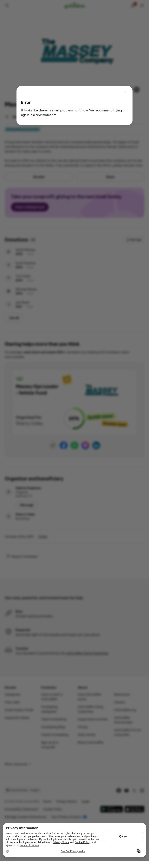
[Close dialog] (125, 93)
